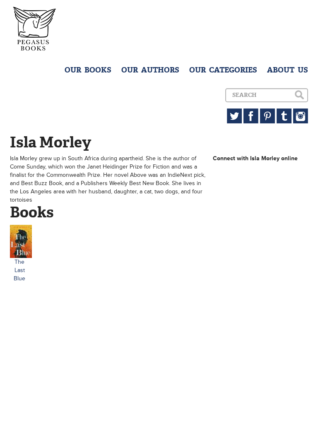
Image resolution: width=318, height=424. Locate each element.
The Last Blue (19, 270)
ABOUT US (287, 70)
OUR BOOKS (88, 70)
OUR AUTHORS (150, 70)
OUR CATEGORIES (223, 70)
